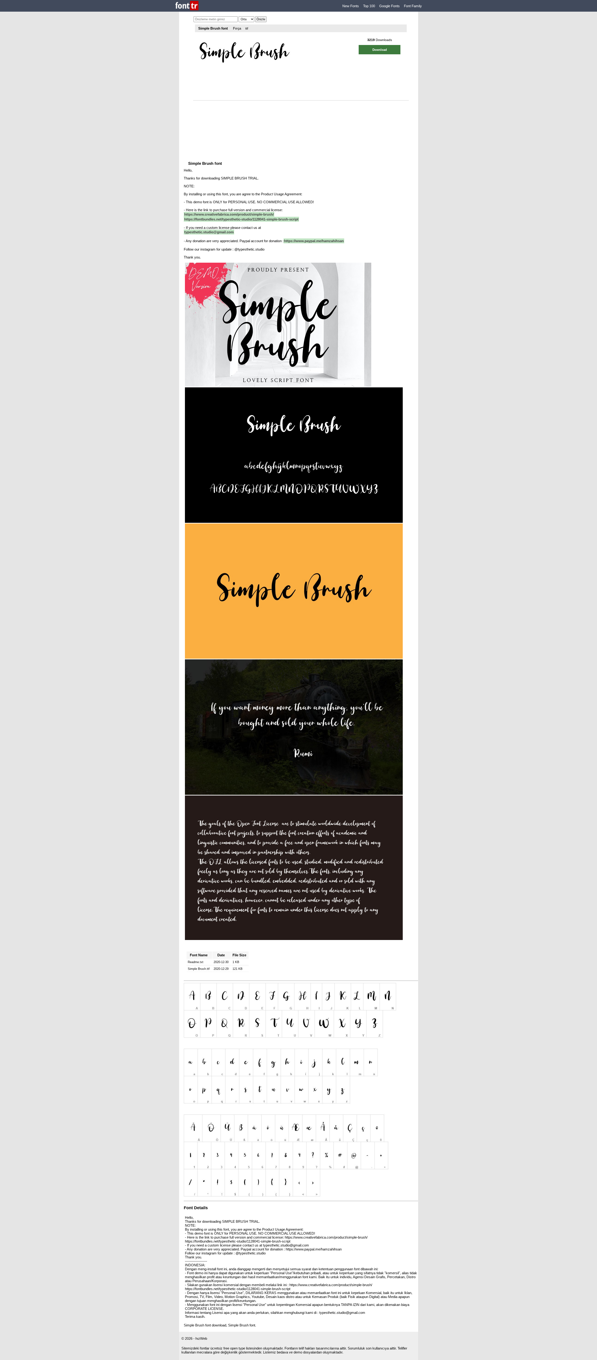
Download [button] (379, 50)
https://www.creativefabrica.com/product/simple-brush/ (229, 214)
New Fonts (350, 6)
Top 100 (369, 6)
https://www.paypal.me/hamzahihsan (314, 241)
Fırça (237, 28)
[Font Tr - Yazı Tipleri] (186, 6)
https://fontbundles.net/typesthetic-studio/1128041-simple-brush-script (241, 219)
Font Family (413, 6)
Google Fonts (389, 6)
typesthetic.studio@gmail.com (209, 232)
